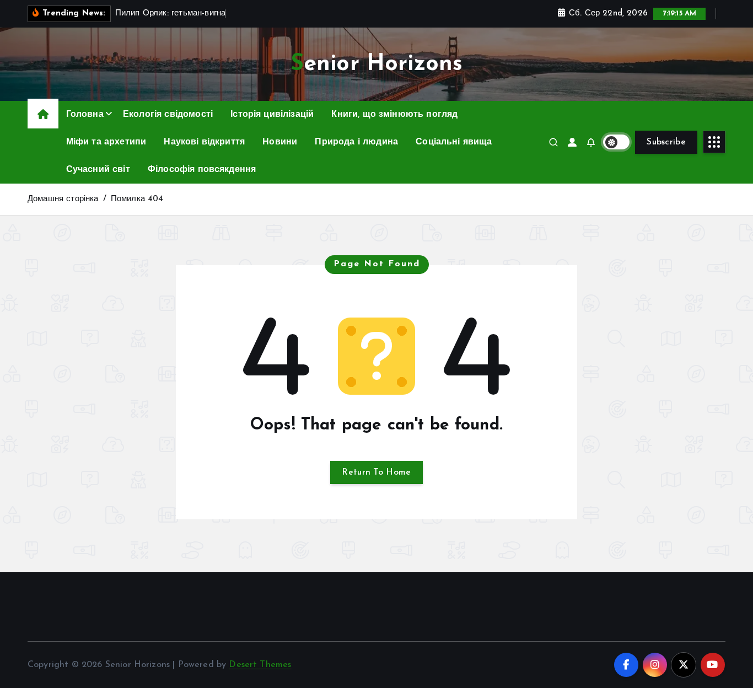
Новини (279, 142)
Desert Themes (260, 664)
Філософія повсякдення (202, 169)
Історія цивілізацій (272, 114)
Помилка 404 (137, 199)
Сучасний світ (98, 169)
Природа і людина (356, 142)
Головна (85, 114)
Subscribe (666, 142)
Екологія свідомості (168, 114)
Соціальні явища (454, 142)
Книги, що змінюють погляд (394, 114)
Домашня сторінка (63, 199)
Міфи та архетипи (106, 142)
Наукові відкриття (204, 142)
